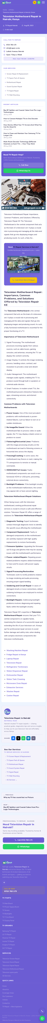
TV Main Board (7, 903)
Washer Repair (13, 691)
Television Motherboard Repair (13, 969)
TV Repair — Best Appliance (12, 1007)
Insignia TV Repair (8, 945)
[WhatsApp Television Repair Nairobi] (39, 2)
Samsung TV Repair (9, 931)
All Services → (12, 780)
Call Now (24, 165)
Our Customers (7, 996)
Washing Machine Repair (17, 650)
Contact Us (6, 1003)
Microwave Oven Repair (17, 683)
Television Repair (14, 663)
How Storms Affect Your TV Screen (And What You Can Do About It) (23, 126)
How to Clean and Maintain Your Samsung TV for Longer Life (22, 134)
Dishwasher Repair (15, 675)
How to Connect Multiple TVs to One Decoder (21, 119)
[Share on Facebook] (13, 738)
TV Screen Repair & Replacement (19, 756)
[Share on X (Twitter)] (18, 738)
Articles (5, 1000)
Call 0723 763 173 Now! (25, 280)
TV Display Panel (8, 920)
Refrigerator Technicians (17, 667)
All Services (6, 976)
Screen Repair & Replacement (17, 74)
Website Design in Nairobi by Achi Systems (16, 1020)
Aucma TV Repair (8, 941)
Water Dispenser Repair (17, 671)
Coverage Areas (8, 993)
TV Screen (6, 910)
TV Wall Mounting (13, 776)
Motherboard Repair (14, 82)
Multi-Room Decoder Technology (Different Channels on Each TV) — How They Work (20, 143)
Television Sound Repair (10, 962)
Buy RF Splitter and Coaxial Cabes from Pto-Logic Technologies (21, 808)
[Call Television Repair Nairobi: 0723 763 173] (34, 2)
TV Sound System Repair (16, 768)
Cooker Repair (13, 695)
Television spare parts (10, 972)
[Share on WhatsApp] (23, 738)
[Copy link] (33, 738)
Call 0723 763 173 (24, 840)
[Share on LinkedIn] (28, 738)
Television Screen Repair (11, 959)
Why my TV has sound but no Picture (19, 797)
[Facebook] (4, 882)
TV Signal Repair (13, 772)
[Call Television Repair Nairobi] (42, 1011)
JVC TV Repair (7, 948)
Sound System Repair (14, 86)
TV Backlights (7, 914)
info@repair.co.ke (13, 48)
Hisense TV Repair (8, 938)
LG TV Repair (7, 934)
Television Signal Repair (10, 965)
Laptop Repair (13, 658)
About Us (5, 989)
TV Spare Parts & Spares (16, 760)
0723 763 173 (11, 45)
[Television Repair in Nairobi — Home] (7, 2)
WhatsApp (25, 847)
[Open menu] (43, 2)
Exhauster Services (15, 687)
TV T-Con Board (8, 917)
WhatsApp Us (24, 171)
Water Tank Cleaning (16, 679)
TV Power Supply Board (10, 907)
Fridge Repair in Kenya (16, 654)
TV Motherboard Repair (15, 764)
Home (4, 986)
